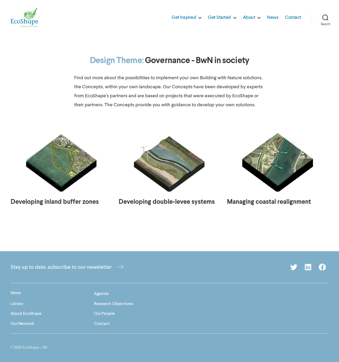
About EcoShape (26, 313)
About (249, 17)
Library (17, 303)
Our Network (22, 323)
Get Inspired (184, 17)
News (272, 17)
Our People (104, 313)
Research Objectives (113, 303)
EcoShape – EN (35, 348)
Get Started (219, 17)
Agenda (101, 293)
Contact (293, 17)
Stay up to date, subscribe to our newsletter (61, 267)
